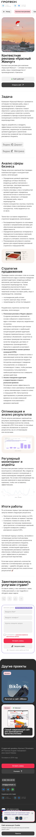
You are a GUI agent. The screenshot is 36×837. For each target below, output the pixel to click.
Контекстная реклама (22, 11)
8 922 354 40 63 (8, 780)
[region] (18, 629)
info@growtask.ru (8, 785)
